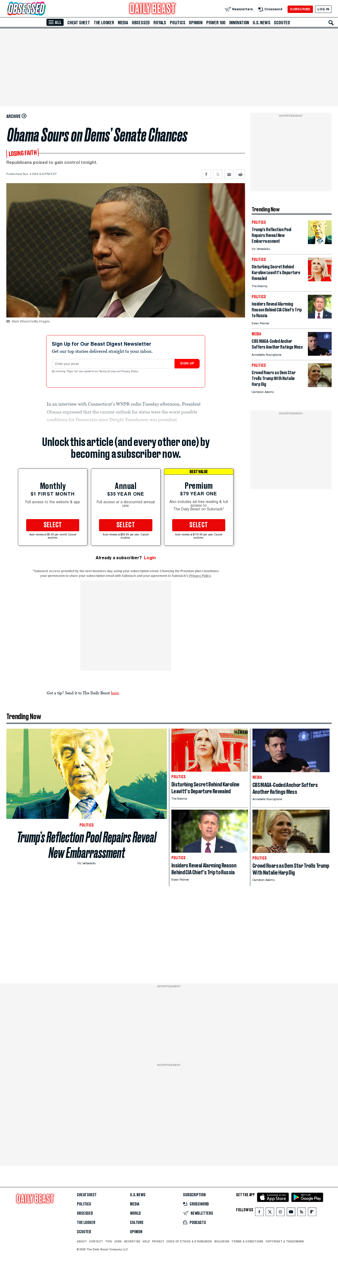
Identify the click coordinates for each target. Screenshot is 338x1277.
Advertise (132, 1241)
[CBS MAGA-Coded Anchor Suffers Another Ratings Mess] (320, 354)
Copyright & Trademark (285, 1241)
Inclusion (221, 1241)
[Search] (331, 22)
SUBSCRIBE (300, 9)
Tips (108, 1241)
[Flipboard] (312, 1213)
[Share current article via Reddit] (240, 174)
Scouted (282, 22)
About (82, 1241)
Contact (96, 1241)
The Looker (104, 22)
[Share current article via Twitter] (217, 174)
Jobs (118, 1241)
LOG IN (323, 9)
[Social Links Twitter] (270, 1213)
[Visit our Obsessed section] (43, 9)
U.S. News (261, 22)
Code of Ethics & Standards (189, 1241)
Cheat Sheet (78, 22)
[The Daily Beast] (153, 9)
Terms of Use (107, 371)
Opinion (196, 22)
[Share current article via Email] (229, 174)
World (135, 1213)
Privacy (158, 1241)
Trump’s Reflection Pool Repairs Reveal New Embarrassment (86, 845)
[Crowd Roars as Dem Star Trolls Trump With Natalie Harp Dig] (320, 385)
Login (150, 557)
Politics (177, 22)
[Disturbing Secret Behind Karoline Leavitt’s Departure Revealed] (320, 280)
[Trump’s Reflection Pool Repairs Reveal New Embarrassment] (320, 242)
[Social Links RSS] (301, 1213)
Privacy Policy (130, 371)
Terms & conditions (247, 1241)
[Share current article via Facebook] (206, 174)
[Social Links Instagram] (280, 1213)
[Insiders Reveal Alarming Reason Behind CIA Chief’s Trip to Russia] (320, 317)
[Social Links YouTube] (291, 1213)
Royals (159, 22)
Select (53, 525)
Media (123, 22)
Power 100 (216, 22)
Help (146, 1241)
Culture (137, 1223)
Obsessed (141, 22)
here (115, 692)
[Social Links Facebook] (259, 1213)
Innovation (239, 22)
